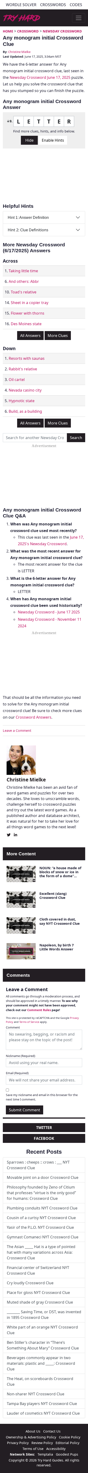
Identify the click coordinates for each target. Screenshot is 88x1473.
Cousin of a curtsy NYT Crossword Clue (41, 1217)
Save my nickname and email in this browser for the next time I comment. (42, 1097)
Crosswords (53, 4)
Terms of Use (33, 1448)
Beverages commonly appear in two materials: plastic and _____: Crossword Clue (41, 1363)
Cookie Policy (69, 1437)
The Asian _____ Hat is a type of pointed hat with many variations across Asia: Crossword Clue (41, 1252)
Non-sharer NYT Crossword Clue (35, 1394)
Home (8, 31)
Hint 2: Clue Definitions (28, 229)
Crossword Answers (33, 717)
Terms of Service (29, 1022)
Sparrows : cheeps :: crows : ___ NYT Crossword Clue (38, 1165)
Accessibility (55, 1448)
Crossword (28, 31)
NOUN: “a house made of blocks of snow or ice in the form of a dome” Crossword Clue (60, 874)
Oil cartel (17, 379)
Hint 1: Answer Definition (28, 218)
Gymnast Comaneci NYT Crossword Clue (42, 1237)
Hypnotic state (21, 400)
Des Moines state (26, 323)
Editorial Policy (67, 1443)
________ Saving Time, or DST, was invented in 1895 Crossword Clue (44, 1314)
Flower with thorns (27, 313)
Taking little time (23, 270)
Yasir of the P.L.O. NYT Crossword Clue (40, 1227)
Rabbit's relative (23, 369)
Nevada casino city (25, 390)
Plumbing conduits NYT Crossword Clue (42, 1208)
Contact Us (52, 1431)
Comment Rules (39, 1010)
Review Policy (42, 1443)
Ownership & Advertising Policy (31, 1437)
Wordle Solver (21, 4)
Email (17, 1073)
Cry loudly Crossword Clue (30, 1282)
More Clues (58, 335)
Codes (76, 4)
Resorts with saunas (27, 358)
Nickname (20, 1056)
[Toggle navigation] (78, 18)
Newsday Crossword (62, 31)
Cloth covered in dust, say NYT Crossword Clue (59, 921)
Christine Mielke (19, 52)
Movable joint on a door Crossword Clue (42, 1177)
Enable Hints (53, 140)
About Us (33, 1431)
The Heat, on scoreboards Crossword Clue (40, 1381)
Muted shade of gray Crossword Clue (40, 1302)
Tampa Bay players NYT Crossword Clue (42, 1403)
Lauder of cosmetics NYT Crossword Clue (43, 1413)
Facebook (44, 1138)
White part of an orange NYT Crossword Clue (42, 1330)
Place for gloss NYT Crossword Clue (38, 1292)
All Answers (30, 335)
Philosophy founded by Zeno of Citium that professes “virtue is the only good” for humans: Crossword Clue (41, 1193)
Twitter (44, 1127)
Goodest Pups (67, 1454)
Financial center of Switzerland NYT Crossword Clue (38, 1270)
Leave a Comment (17, 730)
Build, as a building (25, 411)
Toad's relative (23, 292)
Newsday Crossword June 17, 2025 (40, 77)
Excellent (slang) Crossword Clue (53, 895)
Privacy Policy (18, 1443)
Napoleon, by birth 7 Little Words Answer (56, 947)
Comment (13, 1027)
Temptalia (45, 1454)
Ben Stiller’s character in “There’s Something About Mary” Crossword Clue (43, 1345)
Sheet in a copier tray (29, 302)
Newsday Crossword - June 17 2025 (49, 612)
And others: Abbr (24, 281)
